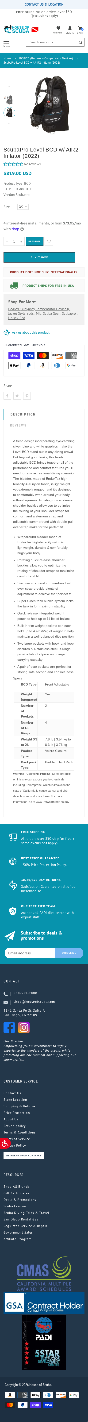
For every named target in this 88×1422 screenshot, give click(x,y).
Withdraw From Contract (24, 1155)
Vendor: (9, 194)
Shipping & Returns (19, 1106)
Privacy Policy (15, 1145)
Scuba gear (52, 313)
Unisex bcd (16, 318)
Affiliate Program (17, 1239)
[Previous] (25, 104)
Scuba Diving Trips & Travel (26, 1213)
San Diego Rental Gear (22, 1219)
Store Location (15, 1099)
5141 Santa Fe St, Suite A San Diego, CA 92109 (24, 1012)
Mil (39, 313)
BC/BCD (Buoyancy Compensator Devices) (46, 58)
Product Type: (13, 183)
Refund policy (15, 1126)
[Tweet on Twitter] (17, 396)
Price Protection (17, 1113)
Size (7, 207)
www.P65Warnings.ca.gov (52, 802)
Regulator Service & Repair (25, 1226)
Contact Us (12, 1093)
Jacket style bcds (21, 313)
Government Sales (18, 1232)
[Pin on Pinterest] (27, 396)
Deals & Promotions (20, 1200)
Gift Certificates (16, 1193)
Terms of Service (17, 1139)
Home (7, 58)
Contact (12, 981)
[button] (13, 164)
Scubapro (69, 313)
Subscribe (69, 952)
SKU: (7, 189)
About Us (11, 1119)
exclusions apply (45, 16)
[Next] (73, 104)
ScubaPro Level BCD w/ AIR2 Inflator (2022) (32, 63)
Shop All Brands (17, 1186)
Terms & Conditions (20, 1132)
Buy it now (39, 257)
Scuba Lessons (15, 1206)
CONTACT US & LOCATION (44, 4)
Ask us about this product (31, 332)
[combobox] (55, 42)
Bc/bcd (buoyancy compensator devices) (39, 309)
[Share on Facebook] (7, 396)
